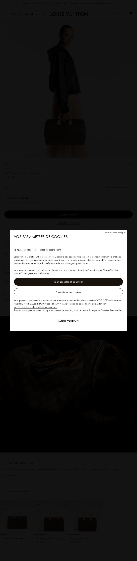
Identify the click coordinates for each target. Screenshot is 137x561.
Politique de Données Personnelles (105, 310)
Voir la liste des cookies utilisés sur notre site (35, 307)
